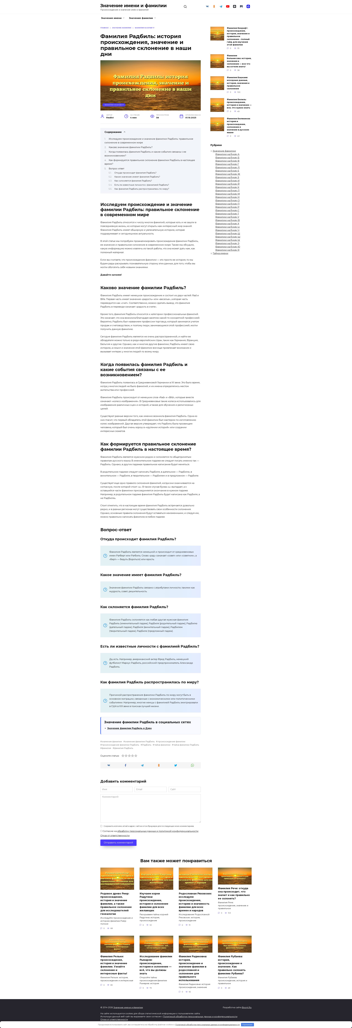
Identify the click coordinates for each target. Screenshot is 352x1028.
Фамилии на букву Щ (227, 237)
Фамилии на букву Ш (227, 233)
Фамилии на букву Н (227, 197)
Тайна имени (220, 253)
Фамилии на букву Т (227, 213)
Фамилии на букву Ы (227, 240)
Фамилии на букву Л (227, 190)
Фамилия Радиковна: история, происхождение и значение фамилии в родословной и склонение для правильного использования (193, 968)
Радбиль (146, 745)
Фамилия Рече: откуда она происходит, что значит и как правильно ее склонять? (234, 893)
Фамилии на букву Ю (227, 246)
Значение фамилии (141, 18)
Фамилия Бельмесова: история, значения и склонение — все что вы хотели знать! (239, 61)
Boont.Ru (246, 1007)
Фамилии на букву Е (227, 170)
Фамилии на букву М (227, 194)
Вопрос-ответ (116, 168)
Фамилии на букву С (227, 210)
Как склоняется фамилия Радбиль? (133, 181)
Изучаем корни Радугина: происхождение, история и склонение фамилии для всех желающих (154, 902)
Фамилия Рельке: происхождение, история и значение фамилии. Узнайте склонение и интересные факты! (113, 965)
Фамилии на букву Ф (227, 220)
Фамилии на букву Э (227, 243)
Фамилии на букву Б (227, 157)
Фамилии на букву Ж (227, 174)
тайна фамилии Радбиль (186, 745)
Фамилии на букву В (227, 161)
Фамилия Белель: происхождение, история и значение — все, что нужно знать (239, 103)
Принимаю (247, 1024)
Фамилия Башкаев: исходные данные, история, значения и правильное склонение (238, 83)
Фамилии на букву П (227, 204)
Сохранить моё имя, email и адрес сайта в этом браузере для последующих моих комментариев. (149, 826)
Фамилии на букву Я (227, 250)
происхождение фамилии (171, 741)
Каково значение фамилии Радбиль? (130, 147)
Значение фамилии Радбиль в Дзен (129, 728)
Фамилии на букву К (227, 187)
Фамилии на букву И (227, 180)
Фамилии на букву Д (227, 167)
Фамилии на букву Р (114, 105)
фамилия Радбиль (123, 748)
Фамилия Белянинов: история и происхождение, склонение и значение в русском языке (238, 125)
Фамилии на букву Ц (227, 227)
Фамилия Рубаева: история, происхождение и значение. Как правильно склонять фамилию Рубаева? (232, 965)
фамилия (106, 748)
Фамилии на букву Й (227, 184)
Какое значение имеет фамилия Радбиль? (137, 177)
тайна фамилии (162, 745)
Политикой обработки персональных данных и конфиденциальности (200, 1016)
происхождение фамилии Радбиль (120, 745)
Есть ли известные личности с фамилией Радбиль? (141, 185)
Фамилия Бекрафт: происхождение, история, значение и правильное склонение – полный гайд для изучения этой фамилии (238, 36)
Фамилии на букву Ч (227, 230)
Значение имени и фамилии (133, 5)
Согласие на (150, 831)
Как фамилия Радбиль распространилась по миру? (141, 189)
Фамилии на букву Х (227, 223)
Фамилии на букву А (227, 154)
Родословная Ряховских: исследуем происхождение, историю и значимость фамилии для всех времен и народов (195, 902)
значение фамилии (112, 741)
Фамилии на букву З (227, 177)
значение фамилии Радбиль (140, 741)
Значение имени (111, 18)
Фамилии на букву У (227, 217)
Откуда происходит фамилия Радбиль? (135, 173)
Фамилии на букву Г (227, 164)
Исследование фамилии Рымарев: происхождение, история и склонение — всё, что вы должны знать (156, 965)
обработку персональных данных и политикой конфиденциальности (157, 831)
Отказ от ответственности (115, 835)
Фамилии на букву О (227, 200)
